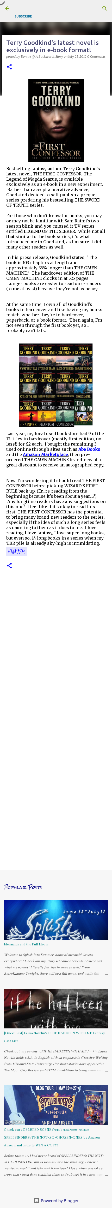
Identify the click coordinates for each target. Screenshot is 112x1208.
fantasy (16, 551)
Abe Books (89, 449)
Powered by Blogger (59, 1200)
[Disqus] (56, 652)
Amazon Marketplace (45, 454)
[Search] (105, 8)
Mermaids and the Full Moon (26, 944)
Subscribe (23, 16)
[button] (9, 67)
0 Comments (96, 56)
